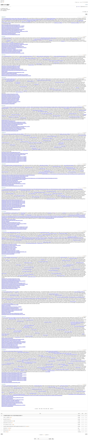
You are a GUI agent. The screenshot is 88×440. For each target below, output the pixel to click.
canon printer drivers (31, 193)
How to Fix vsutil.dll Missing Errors (9, 216)
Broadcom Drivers (31, 64)
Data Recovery (39, 235)
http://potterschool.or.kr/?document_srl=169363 (9, 225)
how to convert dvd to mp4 (49, 218)
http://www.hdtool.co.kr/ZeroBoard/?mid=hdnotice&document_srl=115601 (13, 405)
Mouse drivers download (50, 366)
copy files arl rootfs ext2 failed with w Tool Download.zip (66, 297)
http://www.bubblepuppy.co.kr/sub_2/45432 (9, 219)
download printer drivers (73, 113)
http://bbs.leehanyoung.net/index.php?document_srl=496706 (11, 306)
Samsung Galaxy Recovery (51, 18)
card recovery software (12, 318)
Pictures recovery (16, 368)
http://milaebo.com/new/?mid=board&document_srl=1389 (11, 155)
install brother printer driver (51, 198)
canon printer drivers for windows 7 (47, 113)
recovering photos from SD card (11, 190)
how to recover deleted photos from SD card (77, 360)
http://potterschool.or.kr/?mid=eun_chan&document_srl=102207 (12, 50)
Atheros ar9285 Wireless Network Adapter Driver (29, 237)
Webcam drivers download (18, 351)
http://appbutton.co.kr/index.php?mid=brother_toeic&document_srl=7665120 (14, 157)
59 (46, 408)
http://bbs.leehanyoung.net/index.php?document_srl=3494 (11, 340)
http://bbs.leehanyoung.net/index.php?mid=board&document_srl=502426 (13, 342)
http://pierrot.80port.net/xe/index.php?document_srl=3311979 (11, 129)
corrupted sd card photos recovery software (35, 142)
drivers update (40, 355)
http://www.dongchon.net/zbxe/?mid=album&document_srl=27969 (12, 185)
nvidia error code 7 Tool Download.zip (23, 298)
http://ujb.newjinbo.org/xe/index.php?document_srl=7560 (11, 32)
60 (48, 408)
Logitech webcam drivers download (51, 351)
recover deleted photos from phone (39, 192)
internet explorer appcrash (57, 89)
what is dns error (9, 299)
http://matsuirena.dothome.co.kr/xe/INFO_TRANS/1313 (10, 400)
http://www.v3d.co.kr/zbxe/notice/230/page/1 (9, 48)
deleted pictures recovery (28, 262)
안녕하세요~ (5, 428)
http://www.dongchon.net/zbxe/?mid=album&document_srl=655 (12, 373)
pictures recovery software (36, 149)
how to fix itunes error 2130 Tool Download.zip (51, 189)
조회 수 (86, 413)
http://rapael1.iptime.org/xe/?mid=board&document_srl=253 (11, 207)
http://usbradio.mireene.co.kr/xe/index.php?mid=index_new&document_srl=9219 (15, 44)
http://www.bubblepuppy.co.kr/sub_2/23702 (9, 246)
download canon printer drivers (14, 116)
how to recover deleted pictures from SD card (46, 171)
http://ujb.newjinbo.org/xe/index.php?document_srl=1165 (11, 287)
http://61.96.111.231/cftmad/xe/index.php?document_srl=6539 (12, 343)
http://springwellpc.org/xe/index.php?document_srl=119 (11, 278)
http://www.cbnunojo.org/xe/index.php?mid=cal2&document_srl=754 (13, 46)
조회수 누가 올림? (5, 4)
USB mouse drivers (20, 366)
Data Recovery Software (58, 22)
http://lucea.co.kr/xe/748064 (6, 312)
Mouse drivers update (49, 364)
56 (41, 408)
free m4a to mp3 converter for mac (71, 354)
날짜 (82, 413)
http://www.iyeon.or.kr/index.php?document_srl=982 (10, 304)
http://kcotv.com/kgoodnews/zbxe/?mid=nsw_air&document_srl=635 (13, 397)
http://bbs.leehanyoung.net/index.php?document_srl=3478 (11, 245)
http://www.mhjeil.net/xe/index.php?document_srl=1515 (11, 286)
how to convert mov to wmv (53, 60)
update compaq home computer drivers (42, 56)
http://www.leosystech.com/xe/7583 (7, 398)
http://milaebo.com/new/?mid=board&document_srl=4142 (11, 222)
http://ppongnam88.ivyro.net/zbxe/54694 (8, 103)
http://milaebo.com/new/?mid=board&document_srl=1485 (11, 279)
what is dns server (73, 301)
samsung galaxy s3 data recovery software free (19, 18)
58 (44, 408)
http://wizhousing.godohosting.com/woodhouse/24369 (10, 98)
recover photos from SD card (25, 190)
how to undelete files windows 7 (43, 111)
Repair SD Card (81, 217)
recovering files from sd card (44, 232)
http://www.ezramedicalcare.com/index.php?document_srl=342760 (12, 69)
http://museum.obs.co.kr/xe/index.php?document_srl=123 (11, 182)
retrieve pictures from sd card (42, 172)
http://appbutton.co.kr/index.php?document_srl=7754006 (11, 252)
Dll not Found (23, 212)
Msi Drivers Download (7, 37)
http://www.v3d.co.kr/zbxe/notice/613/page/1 (9, 33)
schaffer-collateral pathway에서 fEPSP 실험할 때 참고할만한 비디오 (14, 426)
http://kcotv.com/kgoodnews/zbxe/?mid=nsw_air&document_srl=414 (13, 399)
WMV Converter (17, 59)
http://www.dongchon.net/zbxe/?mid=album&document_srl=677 (12, 45)
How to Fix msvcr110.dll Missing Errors (21, 216)
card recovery (7, 260)
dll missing (7, 41)
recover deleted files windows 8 (37, 110)
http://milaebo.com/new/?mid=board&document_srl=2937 (11, 68)
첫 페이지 (36, 408)
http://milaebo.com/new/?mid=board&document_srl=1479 (11, 152)
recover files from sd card (52, 233)
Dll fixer (12, 42)
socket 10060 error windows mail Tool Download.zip (53, 395)
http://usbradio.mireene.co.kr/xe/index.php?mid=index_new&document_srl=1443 (15, 153)
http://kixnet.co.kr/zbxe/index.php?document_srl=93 (10, 130)
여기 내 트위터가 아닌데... (7, 424)
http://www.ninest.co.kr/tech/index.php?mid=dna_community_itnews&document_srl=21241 (16, 75)
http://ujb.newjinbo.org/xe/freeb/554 (7, 338)
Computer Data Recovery (46, 234)
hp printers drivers (47, 170)
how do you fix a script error (59, 82)
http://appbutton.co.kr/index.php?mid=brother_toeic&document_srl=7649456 (14, 377)
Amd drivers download (51, 370)
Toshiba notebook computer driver (30, 58)
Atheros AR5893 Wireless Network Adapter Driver (73, 237)
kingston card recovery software (47, 138)
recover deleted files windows (53, 293)
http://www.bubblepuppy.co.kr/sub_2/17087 (9, 248)
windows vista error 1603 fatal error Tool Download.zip (38, 298)
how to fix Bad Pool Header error (8, 165)
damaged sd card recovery (66, 260)
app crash (77, 87)
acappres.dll (20, 19)
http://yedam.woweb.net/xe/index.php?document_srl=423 (11, 382)
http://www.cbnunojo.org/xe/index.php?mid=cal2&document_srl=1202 (13, 127)
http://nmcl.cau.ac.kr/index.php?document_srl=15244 (10, 162)
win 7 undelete (66, 108)
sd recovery (15, 257)
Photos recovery (78, 367)
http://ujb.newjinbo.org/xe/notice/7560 (8, 184)
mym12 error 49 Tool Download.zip (23, 395)
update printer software (51, 386)
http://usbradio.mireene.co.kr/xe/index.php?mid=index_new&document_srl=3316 (15, 31)
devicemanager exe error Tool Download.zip (75, 394)
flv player (61, 366)
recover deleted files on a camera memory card (11, 212)
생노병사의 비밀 (6, 419)
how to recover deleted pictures (56, 273)
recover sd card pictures (72, 171)
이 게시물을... (84, 11)
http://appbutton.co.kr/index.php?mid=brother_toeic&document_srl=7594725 (14, 47)
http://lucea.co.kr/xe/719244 (6, 305)
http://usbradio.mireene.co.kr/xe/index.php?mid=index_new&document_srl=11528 (15, 176)
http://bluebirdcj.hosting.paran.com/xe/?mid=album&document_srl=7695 (13, 202)
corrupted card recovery (19, 139)
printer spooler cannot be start (40, 238)
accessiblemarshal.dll (38, 19)
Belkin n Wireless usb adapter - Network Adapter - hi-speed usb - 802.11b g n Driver (51, 237)
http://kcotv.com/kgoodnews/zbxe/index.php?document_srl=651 (12, 401)
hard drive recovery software (26, 21)
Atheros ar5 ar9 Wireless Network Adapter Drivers (25, 238)
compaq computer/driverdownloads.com (26, 56)
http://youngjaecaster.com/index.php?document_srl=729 (11, 209)
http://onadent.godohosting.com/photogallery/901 (9, 125)
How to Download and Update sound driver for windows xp (32, 217)
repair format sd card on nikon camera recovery (48, 37)
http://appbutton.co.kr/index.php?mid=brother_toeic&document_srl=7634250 (14, 229)
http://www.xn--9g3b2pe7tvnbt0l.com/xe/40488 (9, 73)
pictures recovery (61, 143)
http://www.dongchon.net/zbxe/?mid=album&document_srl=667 (12, 30)
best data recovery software (31, 20)
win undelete (16, 291)
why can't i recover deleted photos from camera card (11, 232)
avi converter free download (6, 364)
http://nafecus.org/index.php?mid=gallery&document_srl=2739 (12, 181)
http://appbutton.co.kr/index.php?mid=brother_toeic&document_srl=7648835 (14, 379)
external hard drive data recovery (48, 19)
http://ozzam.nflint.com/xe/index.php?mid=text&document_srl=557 (12, 124)
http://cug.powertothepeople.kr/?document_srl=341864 (10, 224)
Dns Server (51, 298)
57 (43, 408)
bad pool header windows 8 (8, 291)
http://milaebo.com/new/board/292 (7, 208)
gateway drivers (43, 356)
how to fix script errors (23, 86)
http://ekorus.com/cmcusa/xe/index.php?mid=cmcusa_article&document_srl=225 (15, 284)
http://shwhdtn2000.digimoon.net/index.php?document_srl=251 (12, 310)
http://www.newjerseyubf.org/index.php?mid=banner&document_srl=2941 (13, 154)
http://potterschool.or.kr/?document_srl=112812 (9, 244)
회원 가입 (77, 2)
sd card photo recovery (30, 319)
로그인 (81, 2)
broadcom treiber (56, 62)
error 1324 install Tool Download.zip (37, 189)
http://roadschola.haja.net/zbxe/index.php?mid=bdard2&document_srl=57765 (14, 70)
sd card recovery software (73, 258)
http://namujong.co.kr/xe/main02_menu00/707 (9, 102)
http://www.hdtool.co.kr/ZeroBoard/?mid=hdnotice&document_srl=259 (13, 72)
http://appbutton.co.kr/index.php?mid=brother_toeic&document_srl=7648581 (14, 380)
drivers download (52, 357)
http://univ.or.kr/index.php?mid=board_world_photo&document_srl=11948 (13, 122)
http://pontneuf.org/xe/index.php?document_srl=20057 (10, 95)
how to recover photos (20, 360)
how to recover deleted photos (29, 274)
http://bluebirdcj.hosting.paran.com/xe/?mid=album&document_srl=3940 (13, 314)
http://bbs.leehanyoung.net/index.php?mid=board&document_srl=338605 (13, 346)
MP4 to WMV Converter (46, 59)
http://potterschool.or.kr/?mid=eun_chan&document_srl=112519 (12, 49)
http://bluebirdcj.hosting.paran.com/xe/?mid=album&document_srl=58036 (13, 183)
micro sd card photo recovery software (9, 317)
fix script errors (18, 82)
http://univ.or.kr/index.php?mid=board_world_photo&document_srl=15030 (13, 128)
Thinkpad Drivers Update (47, 242)
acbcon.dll (24, 19)
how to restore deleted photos (43, 261)
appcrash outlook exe (19, 91)
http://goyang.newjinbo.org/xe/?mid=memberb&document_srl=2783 (12, 43)
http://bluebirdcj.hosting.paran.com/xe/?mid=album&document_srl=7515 (13, 203)
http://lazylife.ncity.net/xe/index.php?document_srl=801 (10, 28)
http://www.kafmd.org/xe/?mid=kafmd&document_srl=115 (11, 34)
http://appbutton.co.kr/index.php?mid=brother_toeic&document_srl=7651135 (14, 372)
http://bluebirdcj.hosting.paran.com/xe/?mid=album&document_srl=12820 (13, 179)
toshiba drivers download (32, 358)
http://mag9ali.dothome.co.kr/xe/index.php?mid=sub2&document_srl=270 (13, 283)
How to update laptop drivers (61, 359)
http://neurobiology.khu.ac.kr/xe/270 (6, 6)
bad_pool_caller (6, 385)
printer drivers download (56, 115)
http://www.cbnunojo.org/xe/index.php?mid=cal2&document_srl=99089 (13, 285)
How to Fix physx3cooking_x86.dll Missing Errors (36, 216)
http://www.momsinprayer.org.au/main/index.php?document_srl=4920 (13, 339)
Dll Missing (63, 41)
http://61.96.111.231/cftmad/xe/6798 (7, 396)
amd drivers (67, 369)
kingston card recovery (27, 135)
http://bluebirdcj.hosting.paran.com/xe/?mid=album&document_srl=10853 (13, 177)
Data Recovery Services (7, 22)
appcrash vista (51, 88)
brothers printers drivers (61, 195)
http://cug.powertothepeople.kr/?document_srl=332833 (10, 250)
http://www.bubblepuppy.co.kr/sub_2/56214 (9, 249)
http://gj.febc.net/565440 (5, 221)
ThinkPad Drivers (40, 243)
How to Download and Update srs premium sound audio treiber (53, 217)
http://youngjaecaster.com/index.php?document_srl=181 (11, 24)
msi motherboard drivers (7, 18)
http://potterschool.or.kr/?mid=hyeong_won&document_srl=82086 (12, 313)
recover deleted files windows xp (79, 291)
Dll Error (54, 212)
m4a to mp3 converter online (67, 353)
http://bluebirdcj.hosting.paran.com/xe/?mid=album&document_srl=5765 (13, 206)
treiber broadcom (39, 63)
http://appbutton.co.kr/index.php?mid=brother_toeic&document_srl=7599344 (14, 223)
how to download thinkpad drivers (31, 243)
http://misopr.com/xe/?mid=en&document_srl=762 (10, 345)
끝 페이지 (51, 408)
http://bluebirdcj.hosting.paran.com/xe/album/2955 (10, 180)
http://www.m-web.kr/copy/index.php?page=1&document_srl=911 (12, 220)
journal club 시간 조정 (6, 422)
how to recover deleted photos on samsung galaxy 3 (10, 19)
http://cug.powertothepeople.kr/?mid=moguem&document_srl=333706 (13, 29)
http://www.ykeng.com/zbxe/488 (7, 381)
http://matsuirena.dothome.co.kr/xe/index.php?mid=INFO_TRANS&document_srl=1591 (16, 126)
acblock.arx (28, 19)
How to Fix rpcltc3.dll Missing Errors (49, 216)
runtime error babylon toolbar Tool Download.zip (66, 189)
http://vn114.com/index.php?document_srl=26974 (10, 288)
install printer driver (23, 117)
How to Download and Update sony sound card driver (14, 217)
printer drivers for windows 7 (15, 114)
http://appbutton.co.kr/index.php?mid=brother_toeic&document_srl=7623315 (14, 123)
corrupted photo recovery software (67, 139)
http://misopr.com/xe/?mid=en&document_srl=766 (10, 344)
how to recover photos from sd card (19, 394)
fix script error (18, 83)
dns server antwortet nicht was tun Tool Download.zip (22, 189)
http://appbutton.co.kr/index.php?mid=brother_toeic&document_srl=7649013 (14, 378)
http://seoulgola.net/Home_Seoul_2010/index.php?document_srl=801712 (14, 341)
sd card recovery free (63, 257)
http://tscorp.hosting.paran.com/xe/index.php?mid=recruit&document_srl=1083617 (15, 74)
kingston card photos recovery (52, 136)
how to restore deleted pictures (27, 269)
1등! (4, 431)
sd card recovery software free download (22, 317)
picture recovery (4, 273)
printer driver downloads (42, 391)
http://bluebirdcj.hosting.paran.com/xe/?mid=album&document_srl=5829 (13, 205)
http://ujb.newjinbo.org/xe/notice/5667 (8, 311)
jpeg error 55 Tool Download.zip (11, 298)
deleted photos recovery (80, 262)
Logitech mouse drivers (61, 364)
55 (39, 408)
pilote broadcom (60, 60)
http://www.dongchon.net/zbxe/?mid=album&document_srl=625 (12, 204)
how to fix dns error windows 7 (8, 303)
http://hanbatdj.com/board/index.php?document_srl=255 (11, 96)
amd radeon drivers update (46, 369)
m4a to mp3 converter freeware (8, 351)
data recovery (12, 392)
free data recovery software (63, 233)
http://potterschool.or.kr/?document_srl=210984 (9, 247)
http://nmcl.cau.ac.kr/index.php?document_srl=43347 (10, 100)
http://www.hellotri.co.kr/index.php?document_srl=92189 (11, 97)
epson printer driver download (69, 165)
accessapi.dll (32, 19)
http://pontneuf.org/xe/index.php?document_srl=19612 (10, 99)
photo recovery (61, 142)
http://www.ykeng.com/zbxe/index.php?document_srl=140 (11, 101)
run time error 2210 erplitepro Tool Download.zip (37, 395)
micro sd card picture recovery (8, 257)
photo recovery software (18, 330)
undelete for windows (5, 108)
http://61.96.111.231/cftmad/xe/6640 (7, 406)
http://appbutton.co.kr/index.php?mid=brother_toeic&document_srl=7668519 (14, 156)
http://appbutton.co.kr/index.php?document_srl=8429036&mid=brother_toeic (14, 251)
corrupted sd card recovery (24, 141)
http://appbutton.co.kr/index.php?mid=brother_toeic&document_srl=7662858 (14, 158)
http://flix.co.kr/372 (4, 71)
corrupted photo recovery (47, 140)
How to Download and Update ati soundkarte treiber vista (64, 216)
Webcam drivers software (58, 353)
